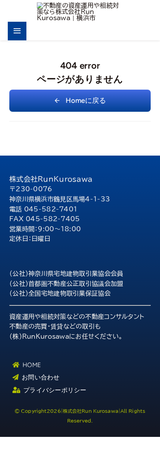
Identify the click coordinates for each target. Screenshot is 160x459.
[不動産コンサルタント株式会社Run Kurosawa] (80, 5)
